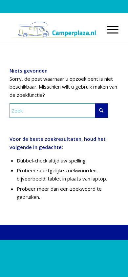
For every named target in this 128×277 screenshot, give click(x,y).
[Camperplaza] (53, 29)
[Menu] (109, 29)
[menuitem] (109, 29)
